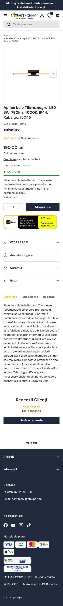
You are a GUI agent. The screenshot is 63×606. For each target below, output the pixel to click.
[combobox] (31, 24)
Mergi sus (31, 442)
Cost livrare (10, 159)
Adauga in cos (42, 207)
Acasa (7, 35)
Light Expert (18, 597)
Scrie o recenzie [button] (31, 420)
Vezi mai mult (10, 197)
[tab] (10, 297)
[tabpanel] (31, 343)
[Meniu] (5, 16)
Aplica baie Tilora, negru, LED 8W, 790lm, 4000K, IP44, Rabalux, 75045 (30, 40)
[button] (57, 16)
